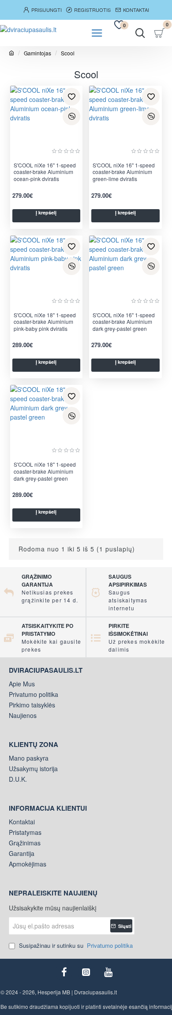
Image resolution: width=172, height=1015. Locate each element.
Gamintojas (37, 53)
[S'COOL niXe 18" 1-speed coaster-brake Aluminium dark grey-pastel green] (46, 421)
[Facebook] (64, 972)
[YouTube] (108, 972)
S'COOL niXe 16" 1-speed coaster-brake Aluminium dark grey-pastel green (124, 322)
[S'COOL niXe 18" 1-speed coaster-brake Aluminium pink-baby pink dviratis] (46, 272)
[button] (71, 96)
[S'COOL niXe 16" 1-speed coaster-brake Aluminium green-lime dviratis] (125, 122)
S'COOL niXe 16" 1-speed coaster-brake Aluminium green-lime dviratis (124, 172)
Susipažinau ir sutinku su (75, 945)
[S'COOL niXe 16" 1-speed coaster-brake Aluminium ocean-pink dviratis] (46, 122)
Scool (68, 53)
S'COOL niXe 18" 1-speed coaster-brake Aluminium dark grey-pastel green (45, 471)
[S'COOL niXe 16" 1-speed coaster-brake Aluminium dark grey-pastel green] (125, 272)
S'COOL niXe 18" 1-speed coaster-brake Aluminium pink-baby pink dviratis (45, 322)
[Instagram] (86, 972)
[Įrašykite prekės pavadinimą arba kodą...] (140, 33)
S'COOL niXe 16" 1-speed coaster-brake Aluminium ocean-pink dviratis (45, 172)
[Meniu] (97, 33)
